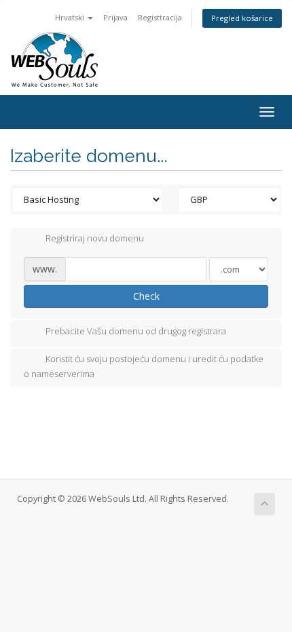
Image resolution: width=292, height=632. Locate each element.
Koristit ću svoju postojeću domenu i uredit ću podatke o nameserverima (143, 366)
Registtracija (160, 17)
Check (146, 296)
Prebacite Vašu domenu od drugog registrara (135, 331)
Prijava (115, 17)
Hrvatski (70, 17)
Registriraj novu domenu (94, 239)
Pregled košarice (242, 18)
